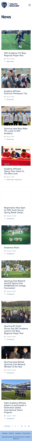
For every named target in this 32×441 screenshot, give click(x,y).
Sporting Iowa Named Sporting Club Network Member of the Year (14, 364)
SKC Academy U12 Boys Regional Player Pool (15, 54)
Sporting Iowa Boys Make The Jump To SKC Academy (15, 131)
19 (25, 426)
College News (18, 180)
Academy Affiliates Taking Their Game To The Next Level (14, 171)
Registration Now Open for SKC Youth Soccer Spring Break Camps (15, 210)
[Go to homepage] (10, 5)
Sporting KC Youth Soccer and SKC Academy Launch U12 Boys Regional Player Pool (16, 329)
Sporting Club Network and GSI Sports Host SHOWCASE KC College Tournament (15, 284)
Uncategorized (10, 219)
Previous (7, 426)
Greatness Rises (11, 247)
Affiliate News (10, 61)
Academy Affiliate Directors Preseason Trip (15, 92)
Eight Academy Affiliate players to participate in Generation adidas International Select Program (15, 408)
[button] (30, 5)
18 (21, 426)
